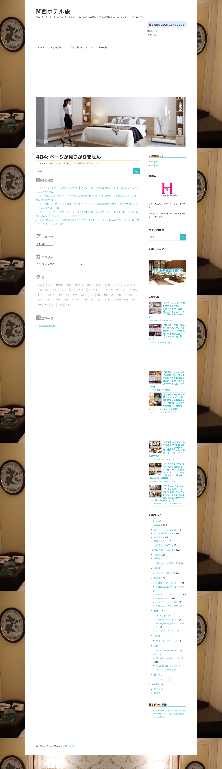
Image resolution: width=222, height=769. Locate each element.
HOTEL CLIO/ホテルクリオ (168, 583)
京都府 (157, 568)
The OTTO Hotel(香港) (166, 669)
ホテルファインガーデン (168, 631)
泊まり (100, 300)
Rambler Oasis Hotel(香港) (168, 665)
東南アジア (76, 300)
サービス (116, 285)
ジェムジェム (43, 290)
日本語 (153, 34)
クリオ (98, 285)
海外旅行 (102, 47)
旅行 (66, 300)
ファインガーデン (111, 290)
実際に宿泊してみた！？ (164, 549)
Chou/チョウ (162, 615)
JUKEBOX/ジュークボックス (169, 594)
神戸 (133, 300)
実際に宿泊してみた (80, 47)
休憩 (67, 295)
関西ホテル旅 (53, 11)
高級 (67, 305)
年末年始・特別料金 (164, 545)
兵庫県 (157, 578)
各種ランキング (161, 541)
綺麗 (39, 305)
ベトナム (133, 290)
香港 (60, 305)
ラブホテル (50, 295)
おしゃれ (49, 285)
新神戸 (58, 300)
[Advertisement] (111, 73)
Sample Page (47, 325)
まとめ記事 (55, 47)
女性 (105, 295)
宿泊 (119, 295)
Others (155, 521)
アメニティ (88, 285)
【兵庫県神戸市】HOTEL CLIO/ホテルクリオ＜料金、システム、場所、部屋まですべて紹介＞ (168, 714)
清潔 (126, 300)
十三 (91, 295)
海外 (108, 300)
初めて (83, 295)
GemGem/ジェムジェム (167, 619)
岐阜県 (157, 635)
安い (112, 295)
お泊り (69, 285)
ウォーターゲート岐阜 (167, 640)
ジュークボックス (78, 290)
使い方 (75, 295)
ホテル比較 (159, 537)
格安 (86, 300)
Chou (40, 285)
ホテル (40, 295)
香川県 (157, 674)
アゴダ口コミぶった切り (166, 529)
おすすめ (59, 285)
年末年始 (128, 295)
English (153, 30)
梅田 (93, 300)
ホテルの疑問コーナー (165, 533)
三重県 (157, 558)
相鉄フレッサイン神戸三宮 (169, 606)
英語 (46, 305)
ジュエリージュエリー (59, 290)
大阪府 (157, 610)
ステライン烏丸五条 (166, 573)
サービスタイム (129, 285)
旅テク (157, 689)
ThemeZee (70, 746)
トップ (41, 47)
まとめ (77, 285)
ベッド (123, 290)
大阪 (98, 295)
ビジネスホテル (95, 290)
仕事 (60, 295)
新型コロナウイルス (45, 300)
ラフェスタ (161, 679)
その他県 (158, 554)
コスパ (107, 285)
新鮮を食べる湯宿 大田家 (168, 563)
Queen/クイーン (164, 598)
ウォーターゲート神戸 (167, 602)
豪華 (53, 305)
